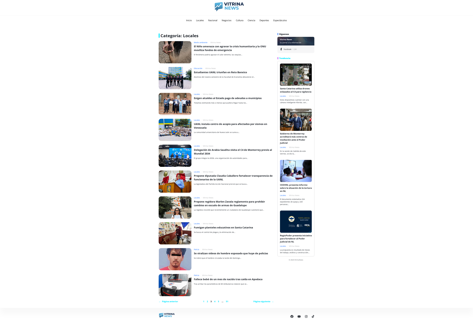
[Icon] (292, 316)
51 (227, 301)
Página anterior (168, 301)
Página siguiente (263, 301)
